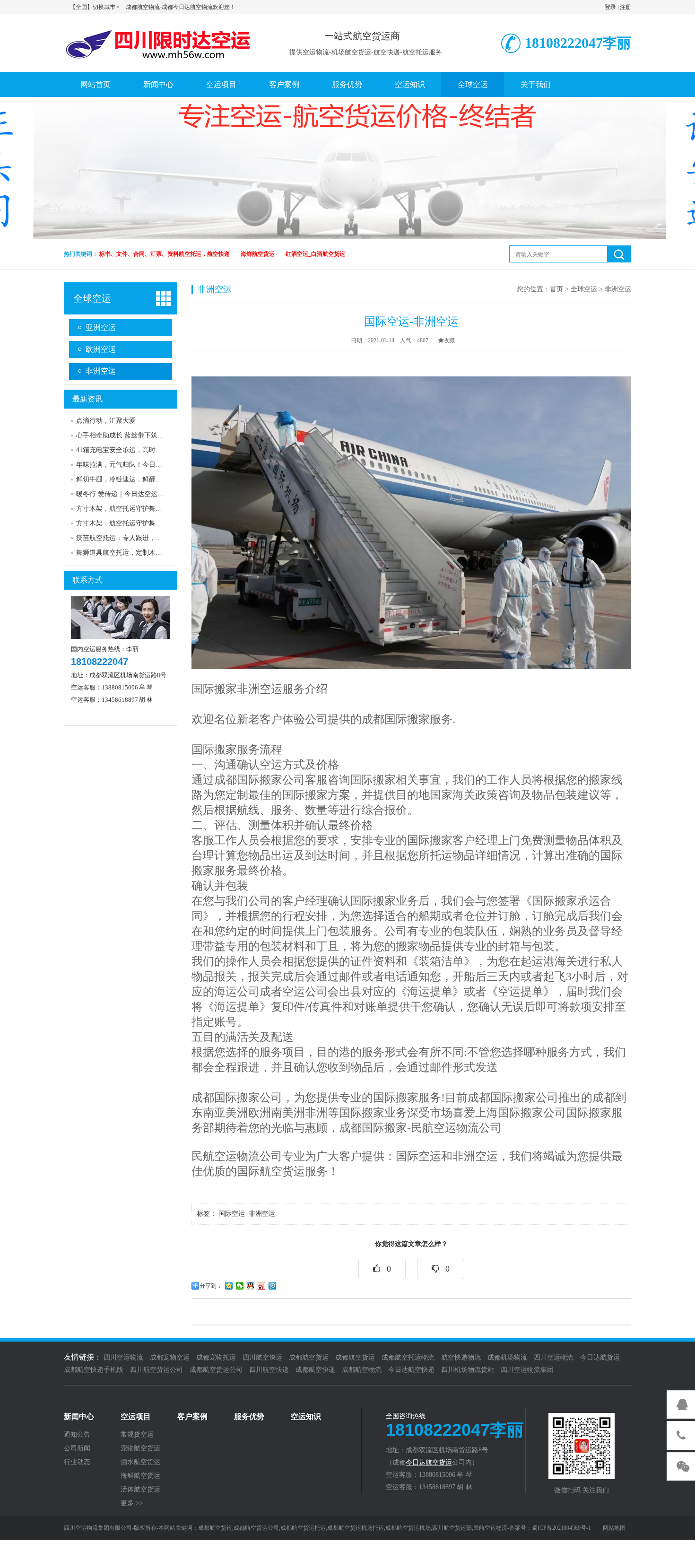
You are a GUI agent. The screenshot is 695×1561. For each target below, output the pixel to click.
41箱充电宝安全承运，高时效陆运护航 (132, 449)
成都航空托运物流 (408, 1357)
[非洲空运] (411, 522)
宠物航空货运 (140, 1448)
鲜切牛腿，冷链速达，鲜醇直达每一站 (132, 479)
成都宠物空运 (170, 1357)
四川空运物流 (123, 1357)
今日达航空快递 (411, 1369)
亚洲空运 (101, 327)
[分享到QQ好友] (251, 1286)
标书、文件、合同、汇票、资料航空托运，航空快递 (164, 254)
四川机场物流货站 (467, 1369)
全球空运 (473, 84)
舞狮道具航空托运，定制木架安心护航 (132, 552)
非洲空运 (101, 371)
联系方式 (87, 580)
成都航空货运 (309, 1357)
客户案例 (284, 84)
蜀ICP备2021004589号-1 (561, 1528)
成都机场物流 (507, 1357)
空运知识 (410, 84)
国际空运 (232, 1213)
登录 (610, 7)
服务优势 (347, 84)
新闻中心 (158, 84)
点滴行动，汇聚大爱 (106, 420)
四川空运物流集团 (527, 1369)
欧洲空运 (101, 349)
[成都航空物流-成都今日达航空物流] (161, 41)
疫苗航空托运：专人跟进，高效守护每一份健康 (145, 537)
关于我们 (536, 84)
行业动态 (77, 1462)
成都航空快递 (315, 1369)
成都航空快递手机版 (93, 1369)
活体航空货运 (140, 1489)
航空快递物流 (461, 1357)
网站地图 (614, 1528)
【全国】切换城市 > (95, 7)
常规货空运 (137, 1434)
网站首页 (95, 84)
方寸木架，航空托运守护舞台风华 (125, 508)
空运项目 (221, 84)
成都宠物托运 (216, 1357)
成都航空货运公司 (216, 1369)
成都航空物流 (362, 1369)
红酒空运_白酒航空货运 (315, 254)
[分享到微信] (240, 1286)
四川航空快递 (269, 1369)
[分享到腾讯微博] (273, 1286)
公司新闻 (77, 1448)
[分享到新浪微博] (262, 1286)
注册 (625, 7)
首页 (556, 289)
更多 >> (132, 1503)
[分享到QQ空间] (229, 1286)
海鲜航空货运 (258, 254)
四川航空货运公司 (156, 1369)
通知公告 (77, 1434)
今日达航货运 (600, 1357)
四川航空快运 (262, 1357)
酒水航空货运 (140, 1462)
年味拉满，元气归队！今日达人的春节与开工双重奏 (152, 464)
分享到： (211, 1285)
